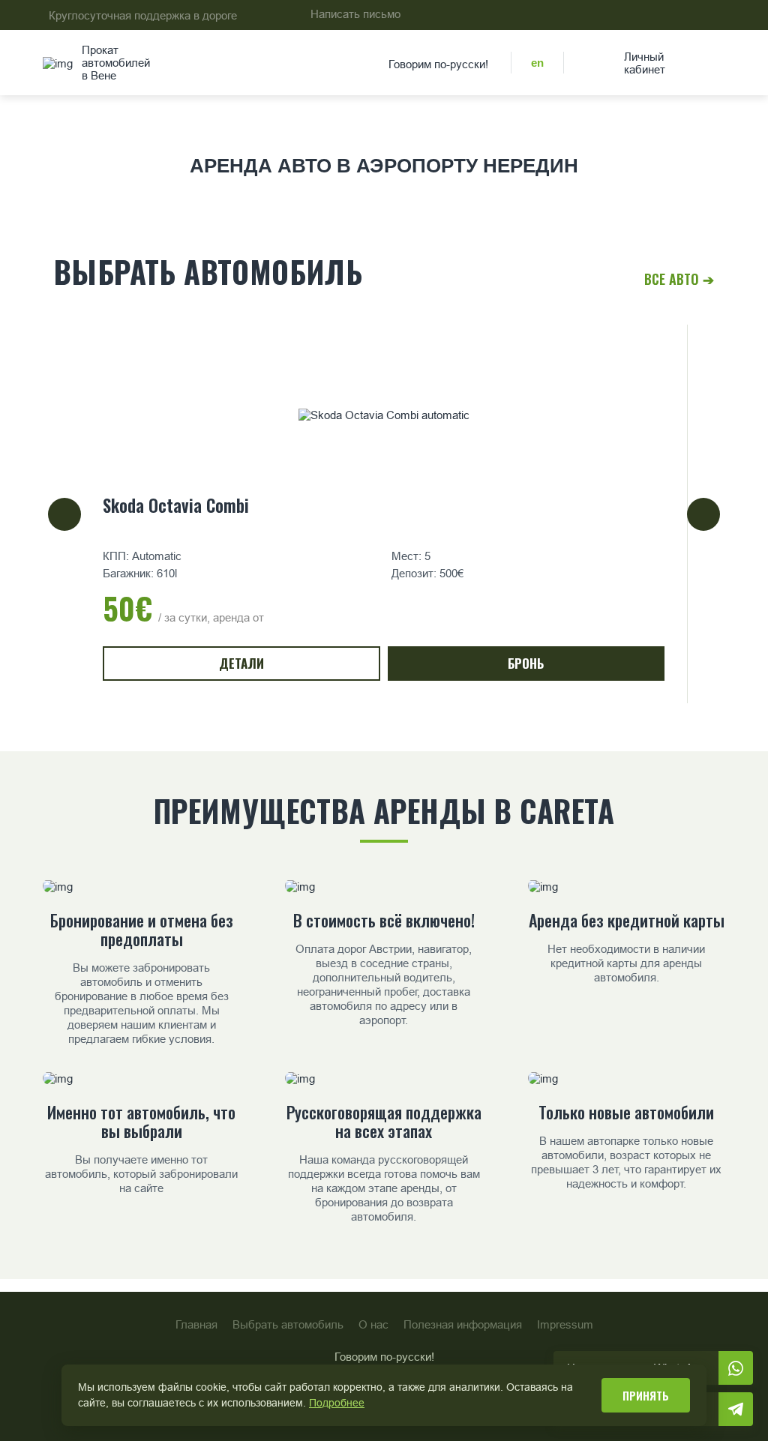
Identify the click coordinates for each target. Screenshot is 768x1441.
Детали (241, 663)
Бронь (526, 663)
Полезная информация (463, 1324)
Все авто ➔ (679, 279)
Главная (197, 1324)
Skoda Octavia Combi (176, 505)
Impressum (565, 1324)
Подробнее (336, 1403)
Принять (645, 1395)
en (537, 62)
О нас (373, 1324)
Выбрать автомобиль (288, 1324)
